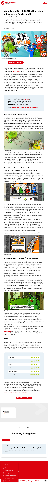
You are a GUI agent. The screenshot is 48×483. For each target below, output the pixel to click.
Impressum (30, 480)
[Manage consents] (45, 480)
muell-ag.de (26, 99)
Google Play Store (24, 107)
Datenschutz (23, 480)
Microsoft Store (34, 107)
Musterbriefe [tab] (6, 440)
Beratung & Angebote (14, 62)
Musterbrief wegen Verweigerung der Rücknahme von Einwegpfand (22, 448)
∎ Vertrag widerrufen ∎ (30, 481)
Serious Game (16, 71)
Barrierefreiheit (37, 480)
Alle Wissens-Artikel (23, 398)
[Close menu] (17, 464)
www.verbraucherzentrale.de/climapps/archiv (15, 392)
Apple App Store (15, 107)
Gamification (7, 331)
